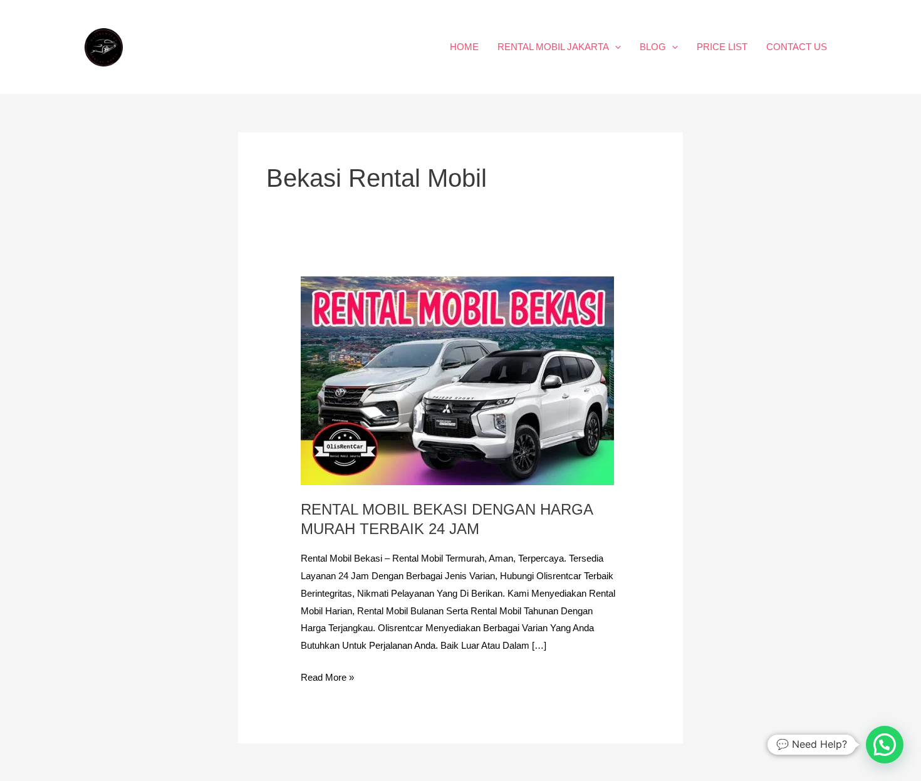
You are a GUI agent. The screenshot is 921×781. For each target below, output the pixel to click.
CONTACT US (796, 46)
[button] (615, 47)
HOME (464, 46)
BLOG (653, 46)
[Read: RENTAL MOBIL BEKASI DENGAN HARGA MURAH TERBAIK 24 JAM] (457, 380)
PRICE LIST (722, 46)
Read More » (327, 676)
